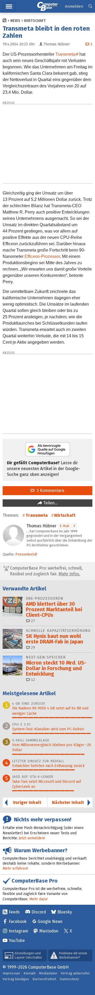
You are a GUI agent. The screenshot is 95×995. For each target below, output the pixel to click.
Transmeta (65, 54)
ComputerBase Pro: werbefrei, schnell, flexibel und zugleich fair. (46, 571)
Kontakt (29, 973)
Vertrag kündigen (16, 979)
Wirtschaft (35, 20)
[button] (90, 6)
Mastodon (48, 931)
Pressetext (24, 554)
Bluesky (64, 912)
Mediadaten (48, 973)
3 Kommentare (49, 490)
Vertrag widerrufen (75, 973)
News (15, 20)
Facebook (18, 921)
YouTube (17, 940)
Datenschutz (69, 979)
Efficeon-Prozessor (42, 256)
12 (32, 679)
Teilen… (50, 502)
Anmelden (74, 6)
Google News (50, 921)
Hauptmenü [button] (9, 6)
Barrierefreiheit (44, 979)
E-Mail (64, 526)
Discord (38, 912)
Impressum (11, 973)
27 (32, 621)
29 (32, 647)
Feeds (14, 912)
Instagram (18, 931)
